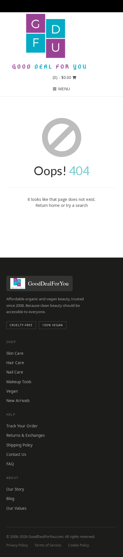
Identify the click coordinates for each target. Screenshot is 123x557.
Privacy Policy (17, 545)
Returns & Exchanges (25, 435)
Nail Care (14, 372)
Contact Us (16, 454)
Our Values (16, 508)
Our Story (15, 489)
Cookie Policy (78, 545)
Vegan (12, 391)
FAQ (10, 463)
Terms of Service (48, 545)
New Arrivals (17, 400)
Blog (10, 498)
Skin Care (14, 353)
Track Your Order (22, 426)
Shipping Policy (19, 445)
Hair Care (15, 362)
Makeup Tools (18, 381)
